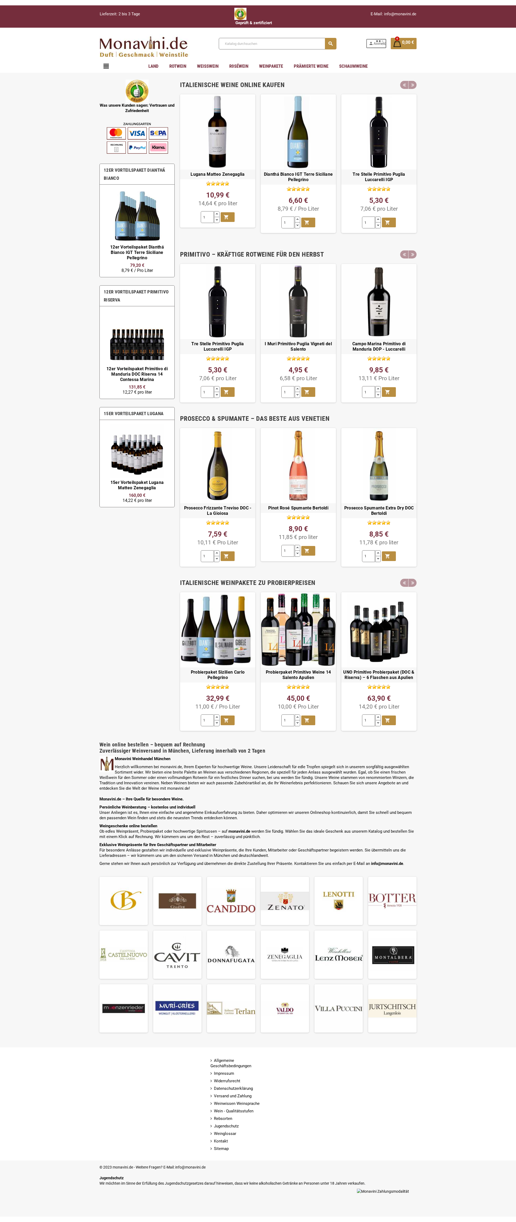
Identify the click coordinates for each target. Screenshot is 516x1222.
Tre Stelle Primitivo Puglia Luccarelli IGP (379, 177)
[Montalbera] (392, 954)
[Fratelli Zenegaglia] (285, 954)
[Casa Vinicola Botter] (392, 900)
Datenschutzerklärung (233, 1088)
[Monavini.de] (144, 43)
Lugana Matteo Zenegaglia (218, 174)
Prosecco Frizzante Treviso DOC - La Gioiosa (218, 511)
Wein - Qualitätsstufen (233, 1111)
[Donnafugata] (231, 954)
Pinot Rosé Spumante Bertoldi (298, 508)
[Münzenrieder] (123, 1008)
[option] (137, 231)
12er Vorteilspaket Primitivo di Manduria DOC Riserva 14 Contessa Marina (137, 374)
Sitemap (221, 1148)
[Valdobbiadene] (285, 1008)
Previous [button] (404, 85)
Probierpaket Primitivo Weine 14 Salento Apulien (298, 675)
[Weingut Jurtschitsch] (392, 1008)
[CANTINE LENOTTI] (338, 900)
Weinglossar (225, 1133)
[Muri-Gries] (177, 1008)
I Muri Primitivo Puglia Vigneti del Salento (298, 347)
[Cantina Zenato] (285, 900)
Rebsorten (223, 1118)
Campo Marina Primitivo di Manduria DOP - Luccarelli (379, 347)
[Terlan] (231, 1008)
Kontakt (221, 1141)
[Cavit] (177, 954)
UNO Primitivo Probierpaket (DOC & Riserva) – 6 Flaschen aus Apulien (378, 675)
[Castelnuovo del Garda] (123, 954)
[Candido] (231, 900)
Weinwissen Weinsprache (237, 1103)
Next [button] (412, 85)
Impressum (224, 1073)
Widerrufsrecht (227, 1081)
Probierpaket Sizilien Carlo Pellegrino (218, 675)
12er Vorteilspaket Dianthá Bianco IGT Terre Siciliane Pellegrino (137, 252)
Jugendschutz (226, 1126)
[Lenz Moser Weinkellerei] (338, 954)
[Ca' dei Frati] (177, 900)
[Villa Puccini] (338, 1008)
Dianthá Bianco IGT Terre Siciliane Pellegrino (298, 177)
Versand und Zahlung (233, 1096)
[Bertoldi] (123, 900)
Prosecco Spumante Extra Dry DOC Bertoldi (379, 511)
